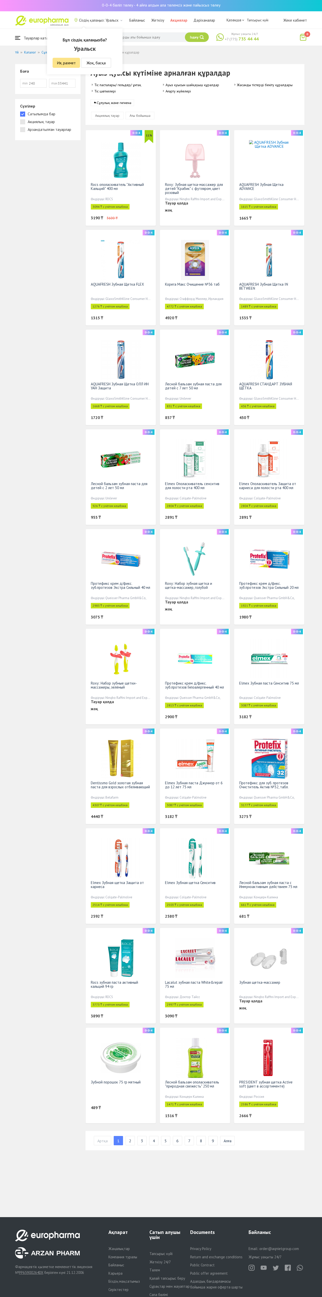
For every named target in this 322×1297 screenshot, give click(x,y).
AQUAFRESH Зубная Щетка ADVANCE (261, 186)
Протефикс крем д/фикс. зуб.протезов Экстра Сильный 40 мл (120, 585)
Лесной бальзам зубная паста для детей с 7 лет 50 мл (193, 386)
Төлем (154, 1270)
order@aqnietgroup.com (279, 1248)
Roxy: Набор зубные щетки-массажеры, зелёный (114, 685)
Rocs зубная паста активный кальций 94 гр (114, 984)
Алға (227, 1140)
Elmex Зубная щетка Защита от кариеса (117, 884)
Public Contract (202, 1265)
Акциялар (178, 20)
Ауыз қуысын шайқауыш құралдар (192, 85)
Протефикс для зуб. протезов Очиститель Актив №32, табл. (264, 785)
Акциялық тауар (107, 115)
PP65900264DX (31, 1272)
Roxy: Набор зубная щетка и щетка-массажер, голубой (188, 585)
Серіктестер (118, 1289)
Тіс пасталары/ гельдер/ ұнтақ (117, 85)
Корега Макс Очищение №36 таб (192, 284)
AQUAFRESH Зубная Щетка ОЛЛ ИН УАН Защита (120, 386)
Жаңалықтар (119, 1248)
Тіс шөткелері (105, 91)
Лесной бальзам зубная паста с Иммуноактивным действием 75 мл (268, 884)
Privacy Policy (200, 1248)
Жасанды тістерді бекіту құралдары (265, 85)
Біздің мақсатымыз (124, 1281)
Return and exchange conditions (216, 1257)
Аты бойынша (140, 115)
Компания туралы (122, 1257)
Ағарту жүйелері (178, 91)
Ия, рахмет (66, 62)
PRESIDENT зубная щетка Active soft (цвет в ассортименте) (266, 1084)
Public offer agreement (209, 1273)
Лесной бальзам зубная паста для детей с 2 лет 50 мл (119, 485)
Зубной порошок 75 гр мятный (116, 1082)
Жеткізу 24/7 (160, 1262)
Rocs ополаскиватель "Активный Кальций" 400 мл (117, 186)
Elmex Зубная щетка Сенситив (190, 882)
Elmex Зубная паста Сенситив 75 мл (269, 683)
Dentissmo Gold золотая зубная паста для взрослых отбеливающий (120, 785)
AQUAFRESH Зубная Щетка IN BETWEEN (263, 286)
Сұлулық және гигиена (114, 102)
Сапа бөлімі (158, 1294)
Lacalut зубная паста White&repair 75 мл (194, 984)
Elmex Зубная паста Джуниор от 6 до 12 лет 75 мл (194, 785)
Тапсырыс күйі (257, 20)
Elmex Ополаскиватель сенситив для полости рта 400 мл (192, 485)
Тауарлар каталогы (39, 37)
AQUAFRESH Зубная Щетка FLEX (117, 284)
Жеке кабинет (295, 20)
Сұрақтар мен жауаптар (169, 1286)
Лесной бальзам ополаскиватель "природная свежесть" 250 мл (192, 1084)
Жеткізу (157, 20)
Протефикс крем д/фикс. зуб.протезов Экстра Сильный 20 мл (269, 585)
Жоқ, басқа (96, 62)
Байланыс (137, 20)
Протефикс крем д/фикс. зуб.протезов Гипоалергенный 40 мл (194, 685)
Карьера (115, 1273)
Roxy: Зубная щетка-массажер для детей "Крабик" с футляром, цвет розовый (194, 188)
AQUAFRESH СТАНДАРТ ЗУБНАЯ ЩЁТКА (265, 386)
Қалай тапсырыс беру (167, 1278)
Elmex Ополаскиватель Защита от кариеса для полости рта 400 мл (267, 485)
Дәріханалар (204, 20)
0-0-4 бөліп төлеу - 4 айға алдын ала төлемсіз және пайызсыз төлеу (161, 5)
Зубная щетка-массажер (259, 982)
